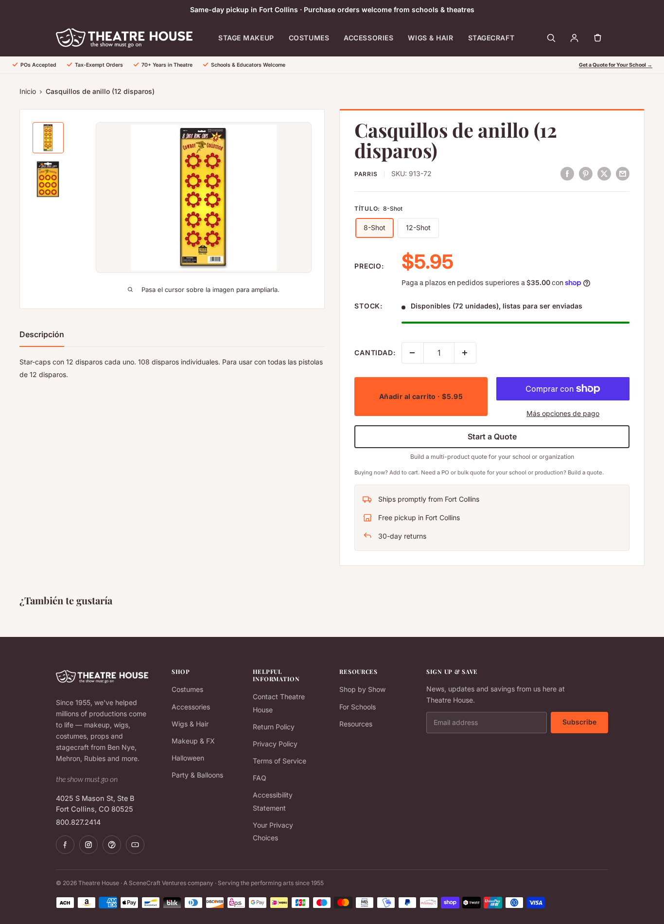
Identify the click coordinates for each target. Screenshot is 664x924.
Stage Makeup (246, 38)
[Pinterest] (112, 844)
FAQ (259, 778)
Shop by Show (362, 689)
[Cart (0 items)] (597, 38)
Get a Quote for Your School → (615, 65)
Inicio (27, 91)
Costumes (309, 38)
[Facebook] (65, 844)
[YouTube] (135, 844)
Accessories (368, 38)
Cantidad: (375, 352)
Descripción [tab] (41, 334)
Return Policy (274, 727)
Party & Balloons (197, 775)
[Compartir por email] (622, 173)
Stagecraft (491, 38)
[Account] (574, 38)
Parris (365, 174)
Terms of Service (279, 761)
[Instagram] (88, 844)
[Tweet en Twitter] (604, 173)
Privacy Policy (275, 744)
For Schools (357, 707)
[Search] (550, 38)
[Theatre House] (124, 38)
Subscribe (579, 722)
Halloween (188, 758)
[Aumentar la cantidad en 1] (465, 352)
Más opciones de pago (562, 413)
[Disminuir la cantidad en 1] (412, 352)
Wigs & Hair (430, 38)
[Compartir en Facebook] (567, 173)
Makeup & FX (193, 741)
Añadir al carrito (421, 396)
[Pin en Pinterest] (586, 173)
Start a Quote (492, 436)
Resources (355, 724)
